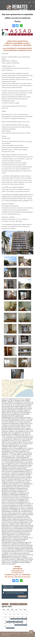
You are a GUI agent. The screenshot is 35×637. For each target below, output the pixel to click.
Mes (13, 604)
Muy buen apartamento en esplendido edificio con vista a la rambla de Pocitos (17, 17)
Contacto (25, 633)
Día (24, 604)
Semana (18, 604)
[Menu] (31, 632)
